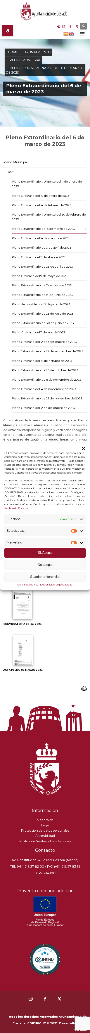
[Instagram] (64, 26)
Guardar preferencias (45, 577)
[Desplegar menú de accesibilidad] (7, 30)
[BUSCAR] (83, 26)
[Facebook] (70, 26)
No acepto (45, 565)
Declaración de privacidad (56, 584)
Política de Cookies (16, 508)
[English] (72, 33)
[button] (83, 448)
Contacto (45, 850)
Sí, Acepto (45, 553)
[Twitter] (77, 26)
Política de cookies (27, 584)
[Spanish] (66, 33)
